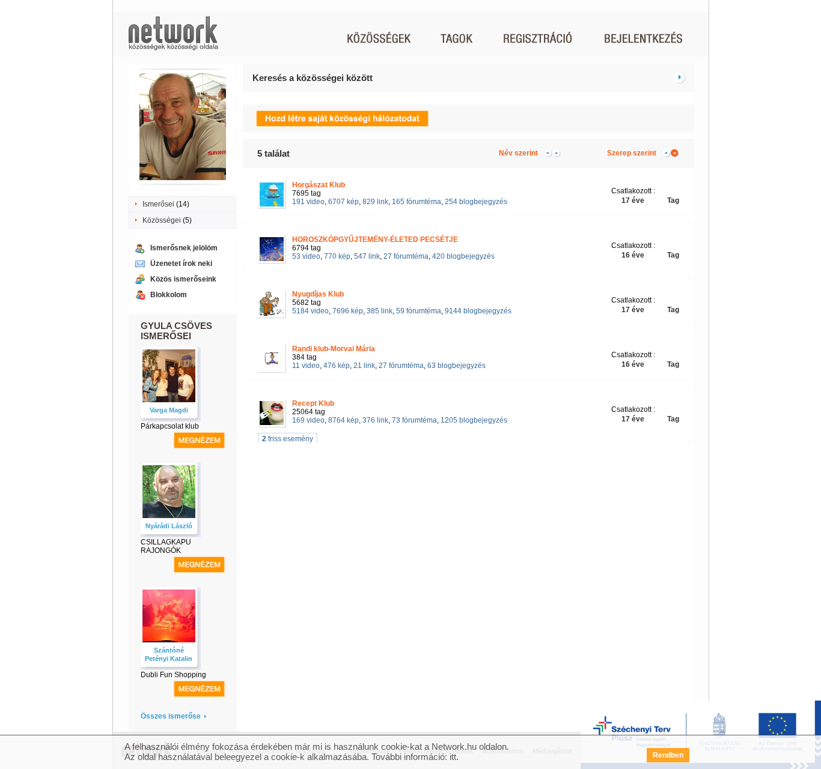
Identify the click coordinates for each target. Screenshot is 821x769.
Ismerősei (158, 204)
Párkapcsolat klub (170, 426)
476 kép (336, 365)
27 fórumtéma (406, 256)
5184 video (310, 311)
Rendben (668, 755)
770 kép (337, 256)
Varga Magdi (169, 410)
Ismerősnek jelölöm (184, 248)
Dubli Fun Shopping (173, 675)
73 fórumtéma (414, 420)
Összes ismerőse (171, 716)
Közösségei (161, 220)
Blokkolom (168, 295)
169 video (308, 420)
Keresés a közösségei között (312, 78)
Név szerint (518, 153)
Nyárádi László (168, 525)
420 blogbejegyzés (463, 256)
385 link (379, 311)
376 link (375, 420)
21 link (364, 365)
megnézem (199, 440)
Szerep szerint (631, 153)
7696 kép (347, 311)
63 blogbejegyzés (456, 365)
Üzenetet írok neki (181, 263)
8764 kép (343, 420)
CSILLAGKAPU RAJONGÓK (166, 546)
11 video (306, 365)
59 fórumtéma (418, 311)
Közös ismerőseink (183, 279)
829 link (375, 202)
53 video (306, 256)
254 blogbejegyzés (476, 202)
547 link (367, 256)
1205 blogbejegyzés (474, 420)
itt (453, 757)
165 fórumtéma (416, 202)
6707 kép (343, 202)
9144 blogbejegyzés (478, 311)
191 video (308, 202)
